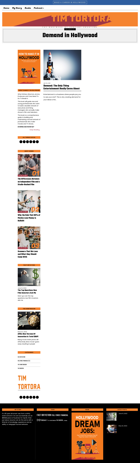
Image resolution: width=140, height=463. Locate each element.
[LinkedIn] (123, 8)
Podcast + (39, 8)
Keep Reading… (35, 130)
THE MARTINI (21, 368)
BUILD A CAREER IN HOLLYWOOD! (70, 2)
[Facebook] (116, 8)
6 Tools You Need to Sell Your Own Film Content (127, 431)
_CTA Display (65, 420)
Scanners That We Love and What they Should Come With (28, 254)
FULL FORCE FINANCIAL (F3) (24, 361)
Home (6, 8)
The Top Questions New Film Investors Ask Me (27, 291)
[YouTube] (126, 8)
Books (28, 8)
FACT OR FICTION (21, 357)
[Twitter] (120, 8)
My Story (17, 8)
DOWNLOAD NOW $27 (26, 127)
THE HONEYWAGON (22, 365)
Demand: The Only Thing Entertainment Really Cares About (61, 87)
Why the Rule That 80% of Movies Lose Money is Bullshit (29, 218)
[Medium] (133, 8)
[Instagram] (129, 8)
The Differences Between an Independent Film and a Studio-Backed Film (29, 181)
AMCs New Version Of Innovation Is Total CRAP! (28, 335)
